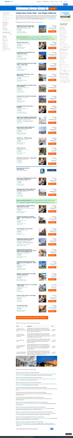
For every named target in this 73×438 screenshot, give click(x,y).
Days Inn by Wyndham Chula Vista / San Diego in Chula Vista (27, 179)
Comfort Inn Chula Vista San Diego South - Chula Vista (26, 64)
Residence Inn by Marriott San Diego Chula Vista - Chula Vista (25, 26)
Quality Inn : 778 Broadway (24, 138)
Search (65, 4)
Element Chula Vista (22, 42)
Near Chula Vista (18, 6)
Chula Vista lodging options (51, 17)
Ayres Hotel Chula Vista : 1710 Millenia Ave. (25, 75)
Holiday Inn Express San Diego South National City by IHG (25, 239)
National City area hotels (63, 33)
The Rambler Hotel (22, 305)
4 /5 (52, 329)
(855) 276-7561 (44, 37)
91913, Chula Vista (62, 78)
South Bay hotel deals (63, 30)
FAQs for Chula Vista (6, 20)
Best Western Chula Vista (21, 418)
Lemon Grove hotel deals (63, 36)
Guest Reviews (54, 141)
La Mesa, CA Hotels (63, 40)
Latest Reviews (54, 29)
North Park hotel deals (63, 43)
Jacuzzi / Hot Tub (6, 48)
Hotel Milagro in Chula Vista (25, 228)
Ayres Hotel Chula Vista (20, 374)
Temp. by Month (5, 19)
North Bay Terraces (63, 56)
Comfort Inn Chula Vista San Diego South (44, 413)
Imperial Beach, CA (63, 39)
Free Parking (5, 41)
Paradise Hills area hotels (63, 54)
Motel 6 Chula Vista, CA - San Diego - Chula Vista (27, 285)
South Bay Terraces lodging (64, 53)
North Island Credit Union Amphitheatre (63, 58)
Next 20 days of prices (6, 17)
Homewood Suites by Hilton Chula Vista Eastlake (26, 86)
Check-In (30, 6)
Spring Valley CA (62, 35)
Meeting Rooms (5, 43)
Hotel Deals (39, 1)
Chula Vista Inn (21, 148)
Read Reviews (54, 130)
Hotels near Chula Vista (63, 50)
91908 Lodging (62, 74)
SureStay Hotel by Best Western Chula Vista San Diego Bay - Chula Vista (26, 262)
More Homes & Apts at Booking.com (23, 169)
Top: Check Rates (5, 14)
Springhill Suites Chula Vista (41, 408)
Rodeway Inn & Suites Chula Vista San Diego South (26, 413)
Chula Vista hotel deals (63, 32)
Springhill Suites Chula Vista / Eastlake (25, 107)
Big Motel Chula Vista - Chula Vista (26, 158)
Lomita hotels (62, 60)
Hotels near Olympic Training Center (64, 65)
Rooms (47, 6)
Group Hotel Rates (45, 1)
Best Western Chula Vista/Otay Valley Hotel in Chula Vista (25, 128)
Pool (4, 38)
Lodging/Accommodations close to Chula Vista (8, 16)
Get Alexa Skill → (52, 39)
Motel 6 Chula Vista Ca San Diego (26, 295)
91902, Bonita (62, 77)
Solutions (52, 1)
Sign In (65, 1)
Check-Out (39, 6)
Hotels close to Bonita (63, 52)
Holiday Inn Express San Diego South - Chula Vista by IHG (27, 423)
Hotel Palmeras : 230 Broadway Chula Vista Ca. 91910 (26, 206)
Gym (4, 42)
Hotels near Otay (62, 62)
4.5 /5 (53, 340)
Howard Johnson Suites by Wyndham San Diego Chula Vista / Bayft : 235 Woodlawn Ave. (26, 250)
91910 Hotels (62, 76)
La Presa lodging (62, 61)
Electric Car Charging (6, 49)
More (56, 1)
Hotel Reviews (54, 109)
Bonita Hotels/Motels (63, 29)
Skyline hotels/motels (63, 69)
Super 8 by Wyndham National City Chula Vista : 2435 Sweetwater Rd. (27, 118)
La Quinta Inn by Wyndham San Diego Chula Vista (26, 53)
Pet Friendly (5, 37)
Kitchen (4, 44)
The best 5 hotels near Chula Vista (8, 18)
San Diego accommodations (64, 45)
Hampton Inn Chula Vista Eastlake (26, 96)
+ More (4, 50)
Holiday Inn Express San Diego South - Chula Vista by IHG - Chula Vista (26, 217)
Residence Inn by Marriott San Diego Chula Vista (34, 374)
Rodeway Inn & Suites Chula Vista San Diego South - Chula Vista (26, 190)
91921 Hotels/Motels (63, 80)
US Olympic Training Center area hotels (65, 67)
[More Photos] (42, 32)
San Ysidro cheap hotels (63, 37)
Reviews (55, 120)
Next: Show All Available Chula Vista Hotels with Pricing (31, 317)
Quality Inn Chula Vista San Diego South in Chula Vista (26, 274)
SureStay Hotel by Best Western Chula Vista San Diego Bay (38, 418)
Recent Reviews (53, 99)
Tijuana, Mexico (62, 42)
